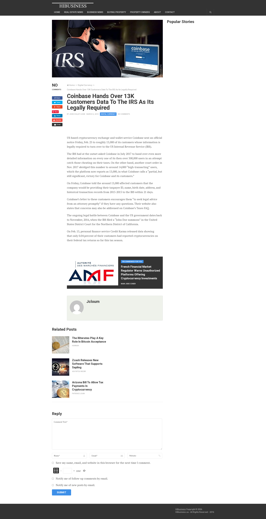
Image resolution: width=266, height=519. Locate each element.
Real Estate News (73, 12)
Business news (95, 12)
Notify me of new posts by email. (75, 485)
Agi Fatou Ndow (79, 371)
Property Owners (140, 12)
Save (56, 112)
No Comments (124, 114)
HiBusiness (180, 509)
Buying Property (116, 12)
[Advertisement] (117, 126)
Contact (170, 12)
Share (58, 98)
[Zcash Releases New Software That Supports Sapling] (60, 367)
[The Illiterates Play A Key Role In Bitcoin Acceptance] (60, 345)
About (157, 12)
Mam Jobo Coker (128, 284)
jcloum (93, 301)
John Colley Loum (77, 114)
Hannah (75, 346)
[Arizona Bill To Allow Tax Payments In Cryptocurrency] (60, 389)
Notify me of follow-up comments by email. (82, 478)
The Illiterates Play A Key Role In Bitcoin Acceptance (89, 339)
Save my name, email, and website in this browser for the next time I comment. (103, 462)
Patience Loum (78, 394)
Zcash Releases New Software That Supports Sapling (87, 364)
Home (57, 12)
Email (58, 124)
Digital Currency (85, 85)
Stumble (58, 120)
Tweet (58, 102)
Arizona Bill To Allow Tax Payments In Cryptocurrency (87, 386)
